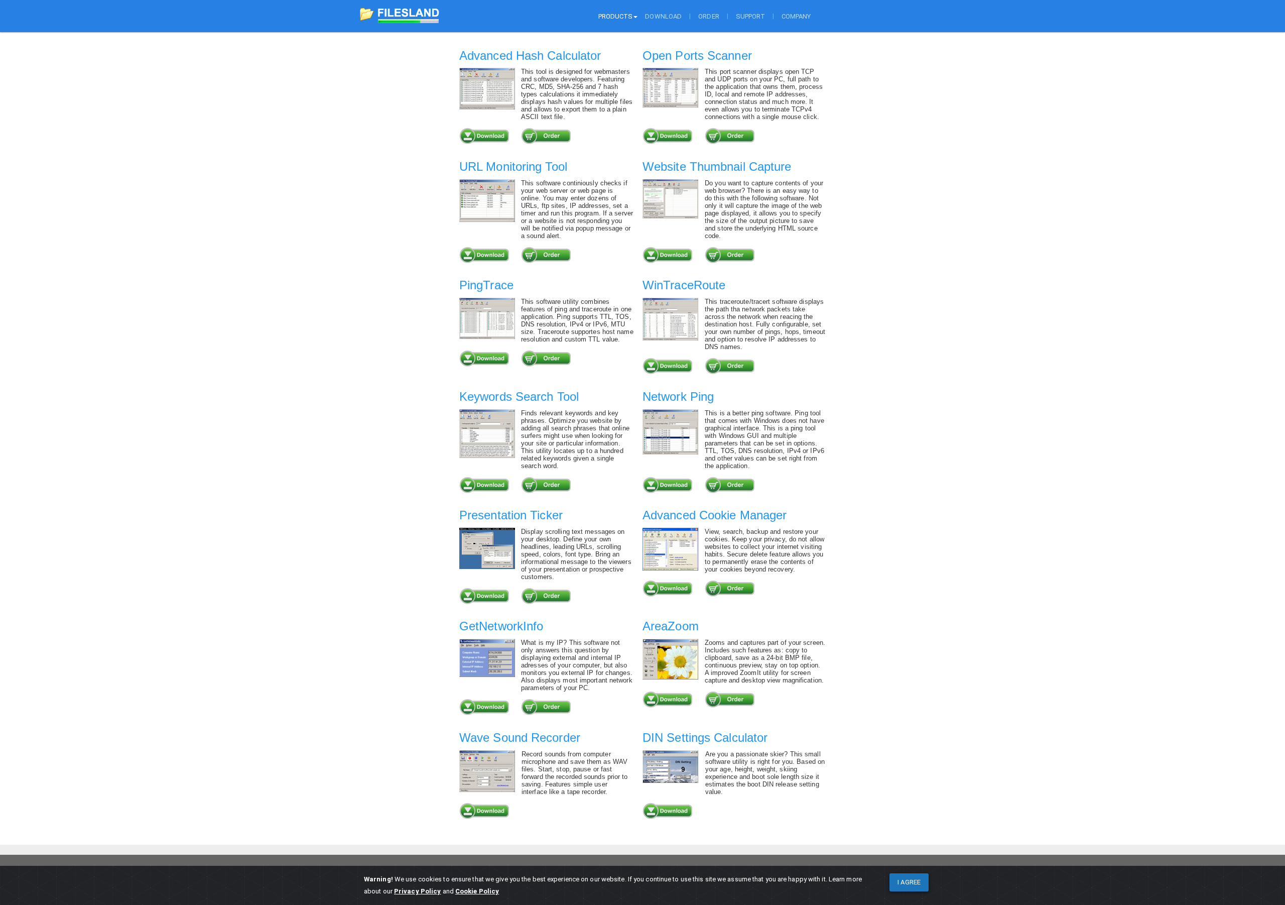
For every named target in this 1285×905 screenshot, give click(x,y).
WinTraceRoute (683, 285)
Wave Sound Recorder (519, 737)
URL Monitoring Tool (513, 166)
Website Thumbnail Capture (717, 166)
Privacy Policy (417, 891)
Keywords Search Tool (519, 396)
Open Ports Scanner (697, 55)
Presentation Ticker (511, 515)
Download (663, 16)
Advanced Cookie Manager (714, 515)
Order (708, 16)
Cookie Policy (477, 891)
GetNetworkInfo (501, 626)
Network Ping (678, 396)
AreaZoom (670, 626)
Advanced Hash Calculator (530, 55)
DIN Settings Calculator (704, 737)
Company (796, 16)
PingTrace (486, 285)
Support (750, 16)
